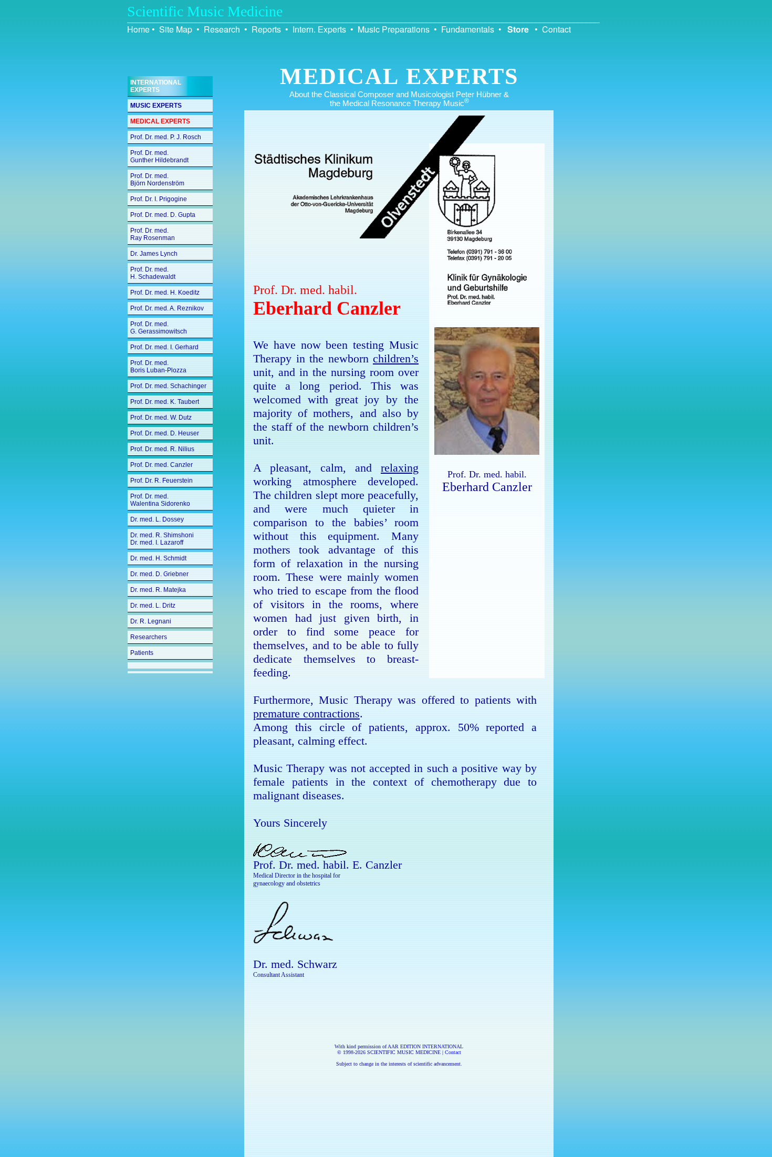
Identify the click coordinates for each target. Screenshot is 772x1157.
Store (518, 29)
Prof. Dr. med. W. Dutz (161, 417)
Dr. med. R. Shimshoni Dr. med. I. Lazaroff (162, 538)
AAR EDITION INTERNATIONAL (425, 1046)
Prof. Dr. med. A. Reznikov (167, 308)
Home (138, 29)
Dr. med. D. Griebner (159, 574)
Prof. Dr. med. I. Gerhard (164, 347)
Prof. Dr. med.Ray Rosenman (152, 234)
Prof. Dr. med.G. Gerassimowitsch (158, 327)
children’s (396, 358)
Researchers (148, 637)
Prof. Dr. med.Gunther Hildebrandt (159, 156)
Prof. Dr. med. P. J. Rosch (165, 137)
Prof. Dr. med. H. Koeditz (165, 292)
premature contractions (306, 713)
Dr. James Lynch (154, 253)
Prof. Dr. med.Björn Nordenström (157, 179)
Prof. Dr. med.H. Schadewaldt (152, 273)
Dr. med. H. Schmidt (158, 558)
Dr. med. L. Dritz (152, 605)
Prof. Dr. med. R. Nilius (162, 449)
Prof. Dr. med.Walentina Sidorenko (160, 500)
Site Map (175, 29)
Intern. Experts (319, 29)
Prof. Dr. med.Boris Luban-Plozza (158, 366)
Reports (266, 29)
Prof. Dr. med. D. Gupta (162, 214)
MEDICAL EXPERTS (160, 121)
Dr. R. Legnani (150, 621)
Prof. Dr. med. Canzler (161, 464)
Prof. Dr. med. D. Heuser (164, 433)
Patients (141, 652)
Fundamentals (467, 29)
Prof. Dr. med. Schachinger (168, 386)
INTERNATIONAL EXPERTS (155, 86)
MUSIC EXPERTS (156, 105)
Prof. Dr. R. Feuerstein (161, 480)
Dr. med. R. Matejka (158, 589)
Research (222, 29)
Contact (556, 29)
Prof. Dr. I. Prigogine (158, 199)
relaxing (400, 467)
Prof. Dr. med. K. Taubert (164, 401)
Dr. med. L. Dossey (157, 519)
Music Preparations (394, 29)
